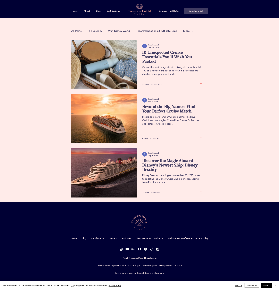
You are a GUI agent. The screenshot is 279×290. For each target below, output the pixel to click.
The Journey (94, 31)
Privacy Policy (115, 285)
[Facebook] (139, 249)
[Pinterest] (145, 249)
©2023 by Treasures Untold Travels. (127, 273)
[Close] (275, 285)
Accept (266, 285)
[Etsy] (133, 249)
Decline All (252, 285)
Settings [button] (238, 285)
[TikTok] (152, 249)
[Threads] (158, 249)
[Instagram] (121, 249)
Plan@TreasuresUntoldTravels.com (139, 258)
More (186, 31)
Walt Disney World (119, 31)
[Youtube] (127, 249)
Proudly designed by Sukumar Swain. (151, 273)
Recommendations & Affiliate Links (156, 31)
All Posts (76, 31)
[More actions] (202, 46)
